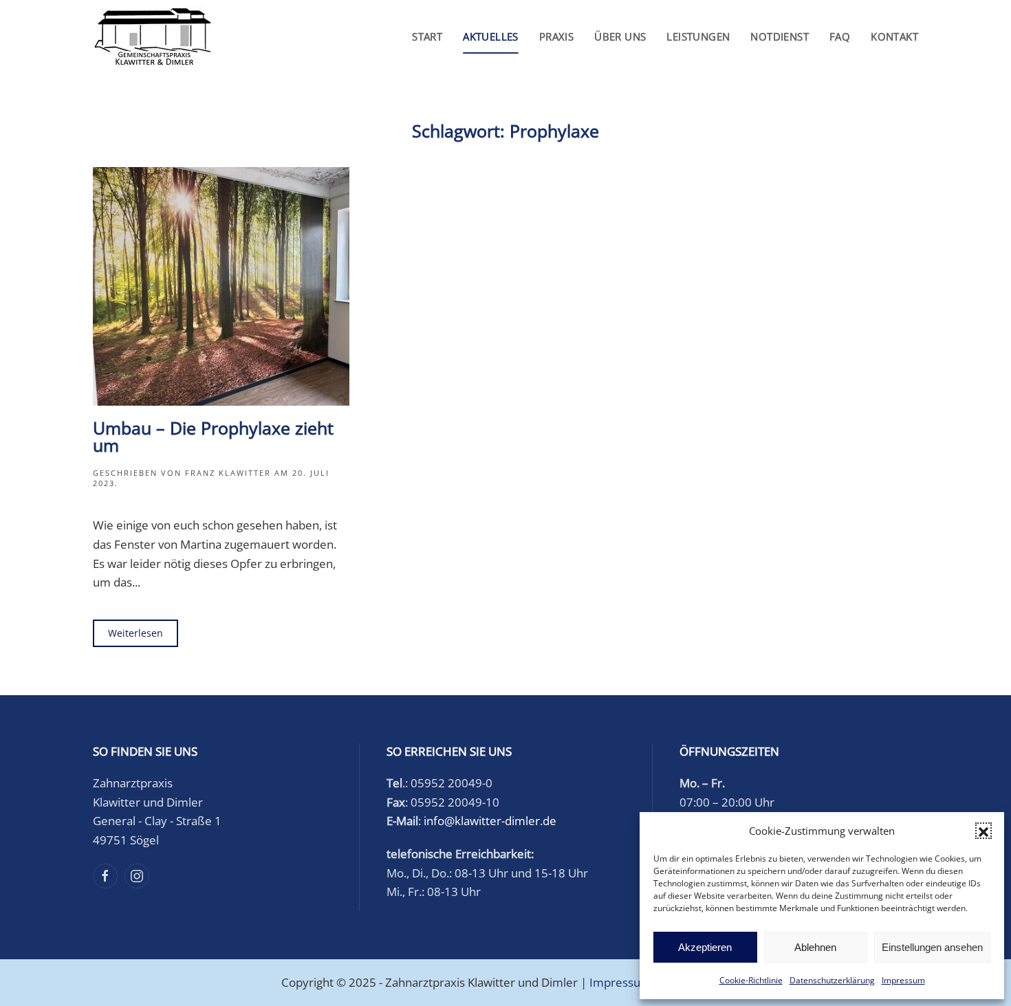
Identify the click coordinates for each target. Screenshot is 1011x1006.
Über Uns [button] (620, 36)
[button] (983, 831)
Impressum (903, 980)
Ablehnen (815, 947)
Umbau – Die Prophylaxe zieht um (213, 436)
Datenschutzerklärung (832, 980)
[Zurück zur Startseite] (153, 36)
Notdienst (779, 36)
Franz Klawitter (228, 473)
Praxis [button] (556, 36)
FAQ (839, 36)
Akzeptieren (705, 947)
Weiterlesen (135, 632)
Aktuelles (491, 36)
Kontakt (894, 36)
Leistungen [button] (698, 36)
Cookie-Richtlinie (751, 980)
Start (427, 36)
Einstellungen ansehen (932, 947)
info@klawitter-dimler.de (490, 821)
